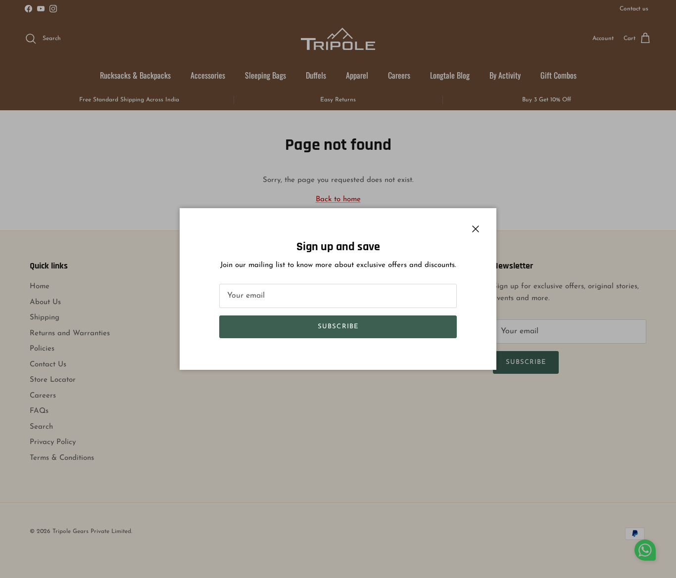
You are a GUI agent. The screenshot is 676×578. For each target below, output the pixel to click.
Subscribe (338, 326)
